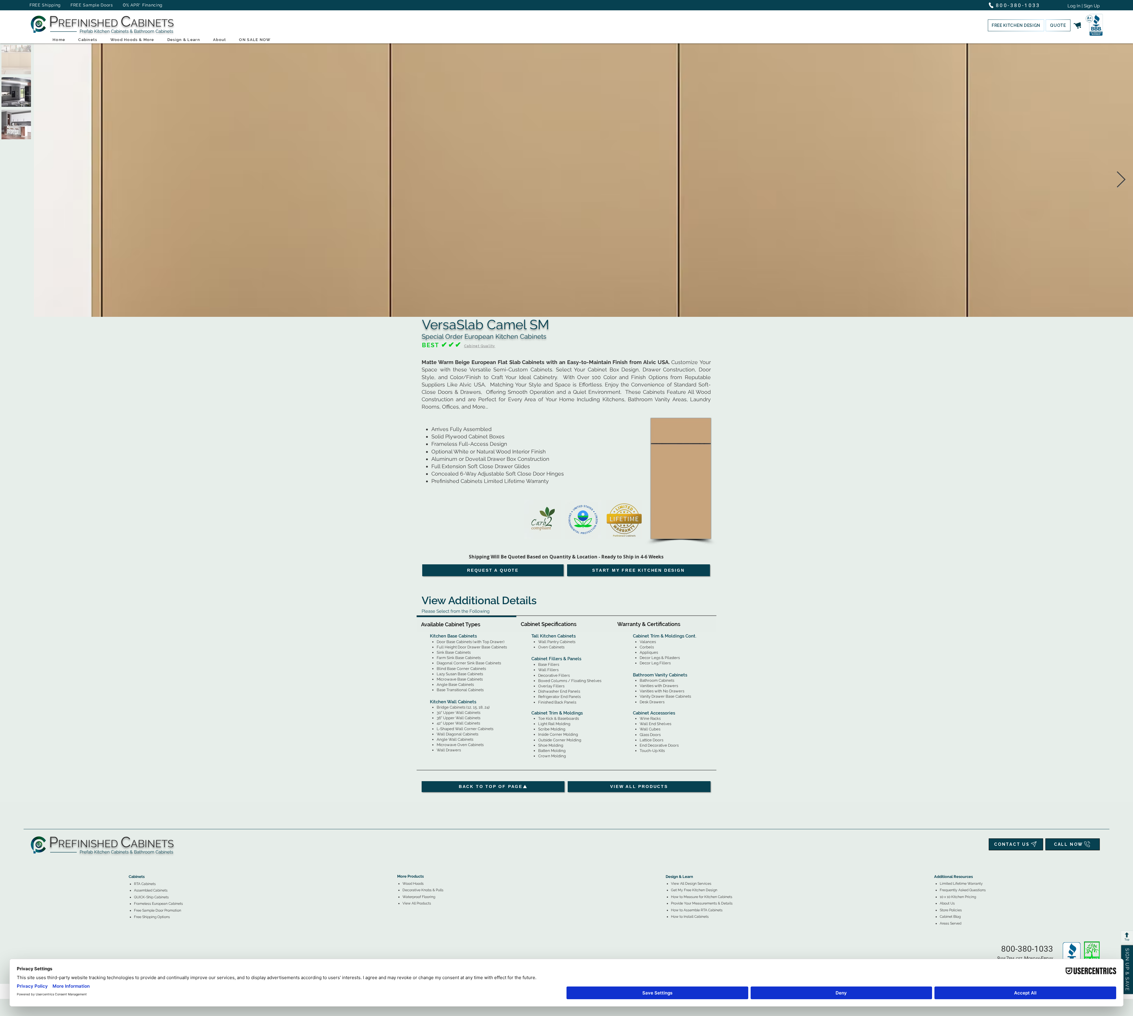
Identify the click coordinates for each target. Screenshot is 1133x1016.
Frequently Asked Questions (963, 890)
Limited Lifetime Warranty (961, 883)
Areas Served (950, 923)
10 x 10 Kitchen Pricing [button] (958, 897)
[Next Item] (1121, 180)
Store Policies (951, 910)
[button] (1016, 25)
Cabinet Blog (950, 917)
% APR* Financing (144, 5)
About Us (947, 903)
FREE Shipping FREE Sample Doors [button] (74, 5)
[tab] (466, 624)
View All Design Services (691, 883)
